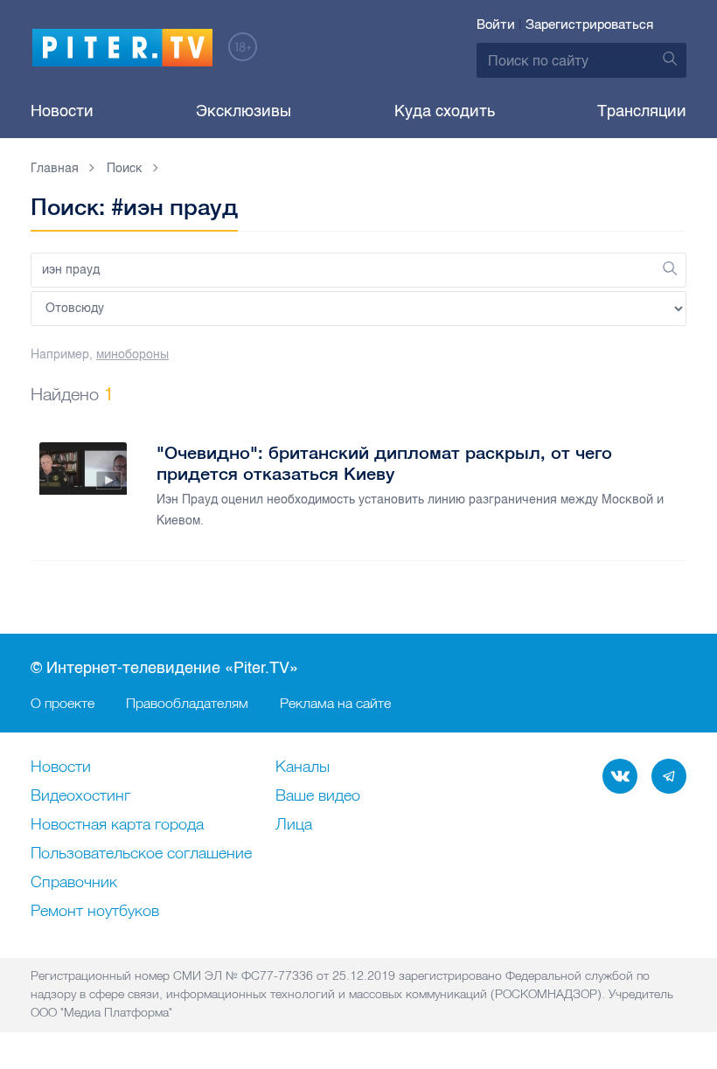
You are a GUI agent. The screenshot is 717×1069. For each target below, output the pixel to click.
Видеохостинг (80, 796)
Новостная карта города (117, 825)
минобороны (132, 354)
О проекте (62, 703)
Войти (496, 24)
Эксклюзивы (243, 111)
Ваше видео (317, 796)
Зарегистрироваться (589, 24)
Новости (62, 111)
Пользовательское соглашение (141, 854)
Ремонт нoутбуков (95, 911)
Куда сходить (444, 111)
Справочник (74, 883)
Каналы (302, 767)
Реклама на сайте (335, 703)
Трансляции (641, 111)
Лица (293, 825)
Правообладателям (187, 703)
